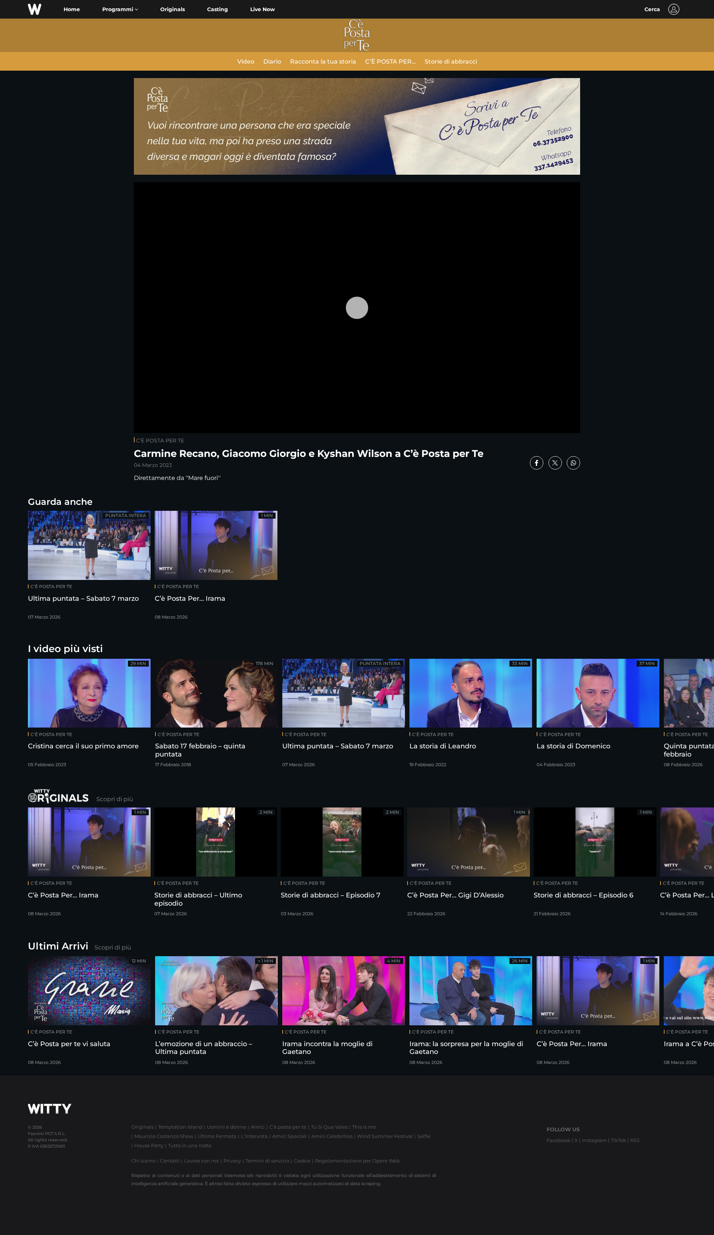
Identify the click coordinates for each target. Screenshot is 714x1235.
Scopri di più (114, 799)
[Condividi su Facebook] (536, 463)
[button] (120, 9)
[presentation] (686, 715)
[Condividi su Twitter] (555, 463)
